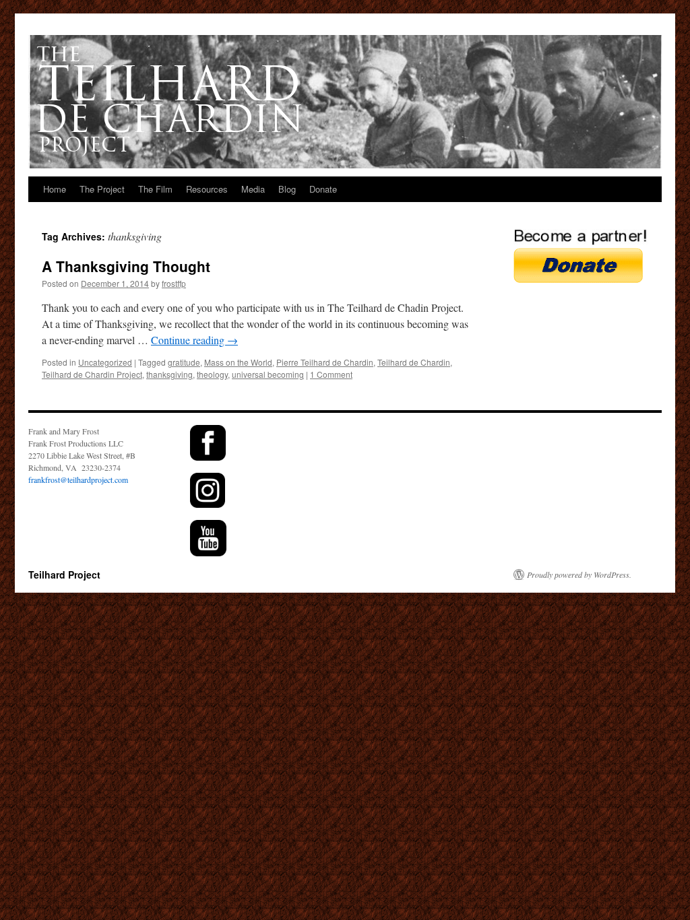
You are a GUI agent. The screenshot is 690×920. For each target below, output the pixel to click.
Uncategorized (105, 362)
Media (253, 189)
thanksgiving (169, 374)
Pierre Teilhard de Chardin (324, 362)
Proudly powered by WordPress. (579, 574)
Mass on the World (238, 362)
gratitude (184, 362)
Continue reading (194, 340)
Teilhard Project (64, 574)
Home (54, 189)
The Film (155, 189)
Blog (287, 189)
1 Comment (331, 374)
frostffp (174, 283)
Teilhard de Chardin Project (92, 374)
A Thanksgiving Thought (126, 266)
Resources (207, 189)
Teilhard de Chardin (413, 362)
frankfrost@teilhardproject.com (78, 479)
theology (212, 374)
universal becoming (268, 374)
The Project (102, 189)
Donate (323, 189)
